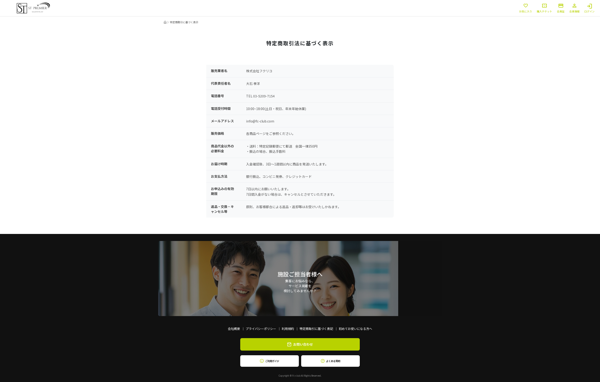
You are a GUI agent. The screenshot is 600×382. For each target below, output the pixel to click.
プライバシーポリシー (261, 328)
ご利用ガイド (272, 361)
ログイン (589, 11)
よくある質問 (333, 361)
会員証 (561, 11)
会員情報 (574, 11)
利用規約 (288, 328)
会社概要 (234, 328)
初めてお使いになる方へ (355, 328)
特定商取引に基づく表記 (316, 328)
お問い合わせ (303, 344)
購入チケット (544, 11)
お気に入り (525, 11)
